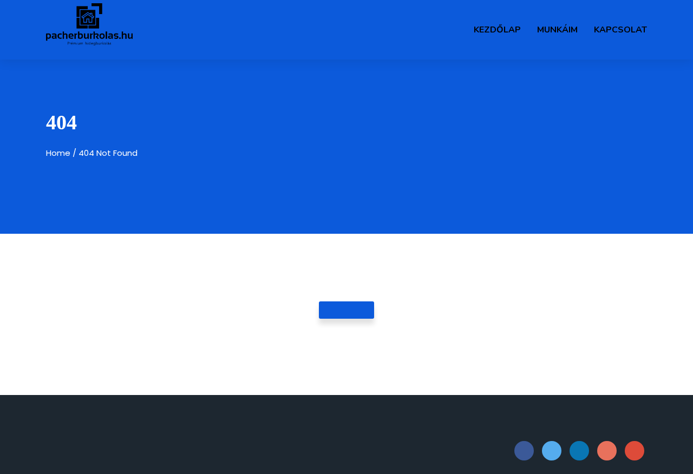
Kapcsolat (620, 30)
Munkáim (557, 30)
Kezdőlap (497, 30)
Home (58, 153)
